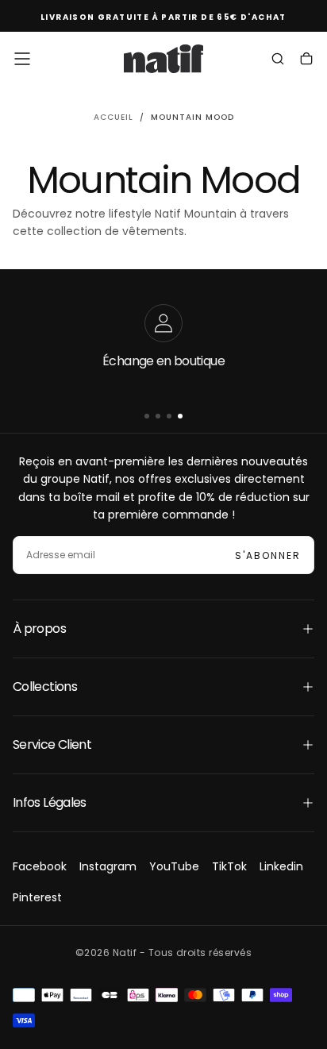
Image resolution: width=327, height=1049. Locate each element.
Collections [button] (45, 686)
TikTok (229, 866)
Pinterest (37, 897)
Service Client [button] (52, 744)
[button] (22, 58)
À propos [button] (39, 628)
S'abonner (268, 555)
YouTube (174, 866)
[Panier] (306, 60)
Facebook (40, 866)
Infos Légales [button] (50, 802)
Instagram (108, 866)
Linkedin (281, 866)
